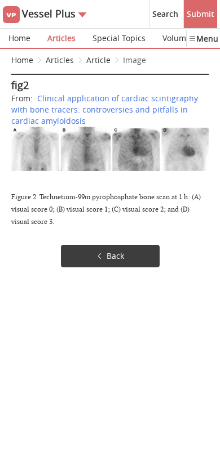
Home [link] (22, 60)
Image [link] (134, 60)
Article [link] (98, 60)
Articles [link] (60, 60)
